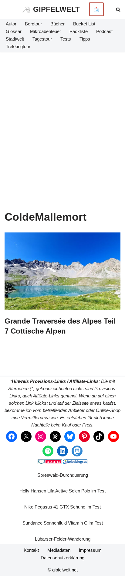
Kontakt (31, 550)
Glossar (14, 31)
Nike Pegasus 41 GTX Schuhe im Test (62, 506)
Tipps (84, 38)
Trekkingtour (18, 46)
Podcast (104, 31)
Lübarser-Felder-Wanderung (62, 538)
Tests (65, 38)
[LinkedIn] (62, 451)
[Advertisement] (62, 117)
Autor (11, 23)
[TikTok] (98, 436)
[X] (26, 436)
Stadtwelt (15, 38)
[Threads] (55, 436)
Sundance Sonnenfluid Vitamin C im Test (62, 522)
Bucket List (84, 23)
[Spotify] (47, 451)
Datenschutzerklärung (62, 557)
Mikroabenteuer (45, 31)
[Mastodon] (77, 451)
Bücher (57, 23)
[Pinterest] (84, 436)
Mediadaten (58, 550)
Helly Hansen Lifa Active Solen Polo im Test (62, 490)
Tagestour (42, 38)
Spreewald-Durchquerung (62, 475)
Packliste (78, 31)
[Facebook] (11, 436)
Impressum (90, 550)
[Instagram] (40, 436)
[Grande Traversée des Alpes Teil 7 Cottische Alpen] (62, 271)
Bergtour (33, 23)
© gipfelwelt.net (63, 569)
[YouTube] (113, 436)
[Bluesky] (69, 436)
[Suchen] (118, 9)
